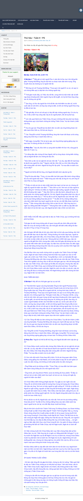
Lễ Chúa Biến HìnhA (8, 224)
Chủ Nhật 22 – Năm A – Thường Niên (9, 113)
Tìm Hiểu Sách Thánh (48, 20)
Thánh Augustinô (7, 122)
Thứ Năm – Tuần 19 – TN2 (9, 194)
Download (20, 24)
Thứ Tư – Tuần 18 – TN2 (9, 228)
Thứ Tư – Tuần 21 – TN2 (9, 130)
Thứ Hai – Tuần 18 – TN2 (9, 236)
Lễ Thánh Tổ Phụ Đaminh (9, 216)
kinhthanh (36, 486)
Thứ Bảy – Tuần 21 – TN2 (9, 118)
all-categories (29, 486)
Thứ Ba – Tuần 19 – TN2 (9, 202)
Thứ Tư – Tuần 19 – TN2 (9, 198)
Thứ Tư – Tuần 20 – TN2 (9, 168)
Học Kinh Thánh (34, 20)
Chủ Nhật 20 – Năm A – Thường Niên (9, 181)
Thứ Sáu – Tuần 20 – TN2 (9, 160)
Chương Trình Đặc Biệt (8, 24)
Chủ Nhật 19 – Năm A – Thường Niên (9, 211)
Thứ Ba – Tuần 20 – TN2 (9, 172)
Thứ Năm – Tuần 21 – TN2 (9, 126)
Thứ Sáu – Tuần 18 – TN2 (9, 220)
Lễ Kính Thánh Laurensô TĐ (10, 206)
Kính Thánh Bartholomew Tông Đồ (9, 138)
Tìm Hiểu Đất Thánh (63, 20)
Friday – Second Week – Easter (34, 488)
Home (3, 30)
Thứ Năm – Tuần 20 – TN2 (9, 164)
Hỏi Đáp (75, 20)
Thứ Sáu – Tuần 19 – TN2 (9, 190)
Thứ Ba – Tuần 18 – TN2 (9, 232)
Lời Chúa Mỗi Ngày (23, 20)
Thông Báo (6, 38)
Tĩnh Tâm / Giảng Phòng (9, 96)
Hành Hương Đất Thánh (9, 99)
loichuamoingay (44, 486)
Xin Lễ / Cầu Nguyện (8, 102)
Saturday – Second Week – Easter (35, 490)
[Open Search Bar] (3, 27)
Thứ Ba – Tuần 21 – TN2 (9, 134)
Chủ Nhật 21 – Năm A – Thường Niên (9, 151)
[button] (81, 10)
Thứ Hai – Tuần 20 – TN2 (9, 176)
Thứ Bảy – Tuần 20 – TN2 (9, 156)
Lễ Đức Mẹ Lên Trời (8, 186)
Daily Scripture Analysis (8, 20)
